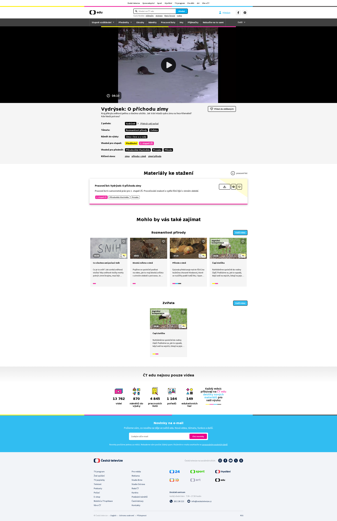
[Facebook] (238, 12)
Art (198, 3)
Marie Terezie (169, 15)
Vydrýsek (130, 123)
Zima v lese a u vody (136, 136)
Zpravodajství (148, 3)
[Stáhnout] (224, 187)
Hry (181, 22)
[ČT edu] (96, 13)
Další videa (240, 232)
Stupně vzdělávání (101, 22)
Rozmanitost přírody (136, 130)
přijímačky (150, 15)
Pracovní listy (168, 22)
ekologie (159, 15)
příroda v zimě (139, 156)
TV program (180, 3)
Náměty (152, 22)
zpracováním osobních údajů (214, 444)
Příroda (168, 149)
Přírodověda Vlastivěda (138, 149)
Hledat (181, 11)
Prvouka (157, 149)
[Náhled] (233, 187)
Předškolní (131, 143)
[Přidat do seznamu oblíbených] (239, 187)
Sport (159, 3)
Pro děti (190, 3)
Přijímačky (193, 22)
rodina (179, 15)
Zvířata (154, 130)
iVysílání (168, 3)
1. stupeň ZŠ (146, 143)
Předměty (124, 22)
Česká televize (134, 3)
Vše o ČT (205, 3)
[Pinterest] (244, 12)
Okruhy (140, 22)
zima (127, 156)
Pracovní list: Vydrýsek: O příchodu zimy (118, 185)
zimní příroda (154, 156)
